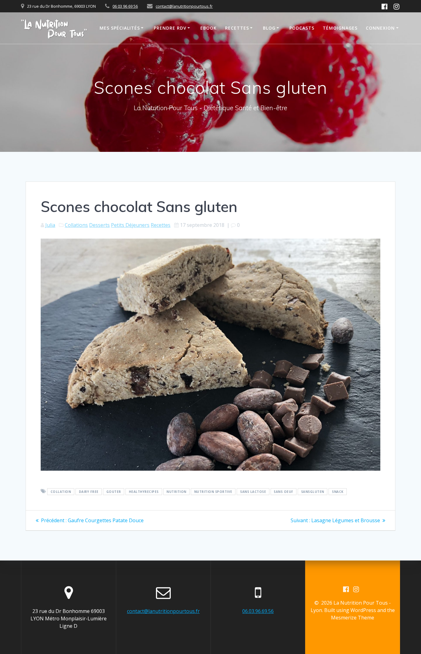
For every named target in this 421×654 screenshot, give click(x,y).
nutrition (176, 491)
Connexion (380, 28)
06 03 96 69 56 (125, 6)
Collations (76, 225)
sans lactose (253, 491)
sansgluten (312, 491)
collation (61, 491)
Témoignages (340, 28)
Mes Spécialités (120, 28)
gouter (113, 491)
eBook (208, 28)
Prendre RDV (170, 28)
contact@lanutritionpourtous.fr (184, 6)
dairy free (89, 491)
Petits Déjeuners (130, 225)
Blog (269, 28)
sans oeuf (283, 491)
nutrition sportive (213, 491)
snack (338, 491)
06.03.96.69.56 (258, 611)
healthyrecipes (144, 491)
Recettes (237, 28)
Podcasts (301, 28)
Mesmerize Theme (352, 617)
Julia (50, 225)
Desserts (99, 225)
